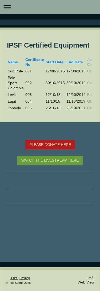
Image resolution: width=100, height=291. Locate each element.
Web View (86, 282)
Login (90, 277)
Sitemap (24, 278)
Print (14, 278)
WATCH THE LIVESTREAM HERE (50, 160)
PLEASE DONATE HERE (50, 144)
